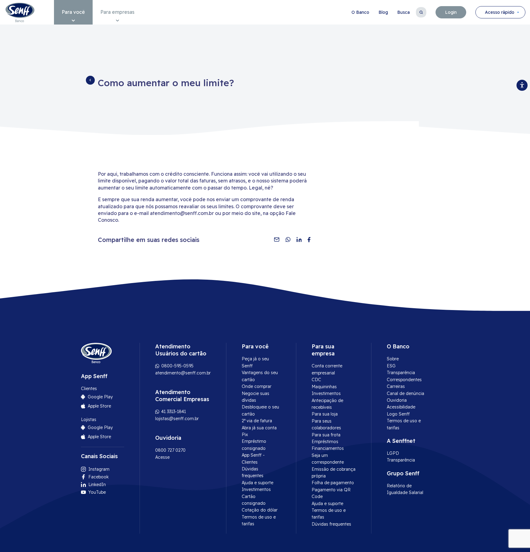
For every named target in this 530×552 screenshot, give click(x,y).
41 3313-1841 (173, 411)
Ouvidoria (397, 400)
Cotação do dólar (260, 510)
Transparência (401, 372)
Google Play (100, 397)
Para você (73, 12)
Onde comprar (256, 386)
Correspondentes (404, 379)
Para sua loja (325, 414)
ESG (391, 366)
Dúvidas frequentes (331, 524)
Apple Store (99, 406)
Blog (383, 12)
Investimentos (256, 489)
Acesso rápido (499, 12)
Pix (245, 434)
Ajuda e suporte (257, 482)
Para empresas (117, 12)
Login (451, 12)
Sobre (393, 359)
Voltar (90, 80)
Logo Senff (398, 414)
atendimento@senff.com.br (183, 373)
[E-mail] (276, 239)
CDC (316, 379)
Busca (403, 12)
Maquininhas (324, 386)
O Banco (360, 12)
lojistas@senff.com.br (177, 418)
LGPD (393, 453)
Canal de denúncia (405, 393)
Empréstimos (325, 441)
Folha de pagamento (333, 482)
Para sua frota (326, 435)
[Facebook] (309, 239)
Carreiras (396, 386)
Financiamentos (328, 448)
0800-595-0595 (177, 366)
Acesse (162, 457)
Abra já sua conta (259, 428)
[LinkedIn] (299, 239)
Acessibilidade (401, 407)
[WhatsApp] (288, 239)
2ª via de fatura (257, 421)
